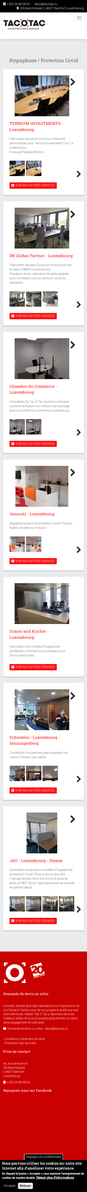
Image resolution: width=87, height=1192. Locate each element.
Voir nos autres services (34, 185)
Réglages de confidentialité (43, 1157)
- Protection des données (19, 1043)
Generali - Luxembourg (32, 513)
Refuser (25, 1185)
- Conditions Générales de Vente (24, 1039)
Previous (7, 174)
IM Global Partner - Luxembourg (41, 255)
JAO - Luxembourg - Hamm (36, 860)
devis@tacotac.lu (45, 4)
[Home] (24, 25)
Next (71, 81)
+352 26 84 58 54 (18, 4)
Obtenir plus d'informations (55, 1177)
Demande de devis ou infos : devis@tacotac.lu (37, 1028)
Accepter (10, 1185)
